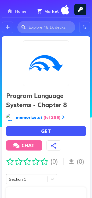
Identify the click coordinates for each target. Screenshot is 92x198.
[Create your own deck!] (7, 27)
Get (46, 131)
